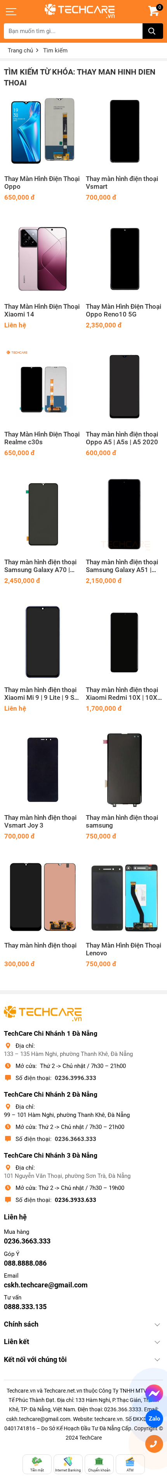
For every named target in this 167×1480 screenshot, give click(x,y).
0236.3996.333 (75, 1078)
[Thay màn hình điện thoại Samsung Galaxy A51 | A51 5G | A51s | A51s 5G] (124, 514)
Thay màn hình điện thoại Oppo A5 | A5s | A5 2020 (122, 438)
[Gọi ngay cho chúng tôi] (154, 1443)
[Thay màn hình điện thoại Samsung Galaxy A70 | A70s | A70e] (42, 514)
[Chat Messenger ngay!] (154, 1393)
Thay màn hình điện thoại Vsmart (122, 182)
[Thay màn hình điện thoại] (42, 897)
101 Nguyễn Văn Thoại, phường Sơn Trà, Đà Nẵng (67, 1175)
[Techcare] (80, 11)
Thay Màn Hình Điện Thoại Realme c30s (42, 438)
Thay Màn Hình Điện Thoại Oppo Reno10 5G (123, 310)
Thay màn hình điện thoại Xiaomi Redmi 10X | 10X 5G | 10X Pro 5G (122, 694)
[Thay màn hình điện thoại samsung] (124, 769)
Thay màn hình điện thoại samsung (122, 821)
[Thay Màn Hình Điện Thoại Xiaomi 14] (42, 258)
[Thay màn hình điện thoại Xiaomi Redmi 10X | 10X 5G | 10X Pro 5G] (124, 641)
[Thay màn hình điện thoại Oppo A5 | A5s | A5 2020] (124, 386)
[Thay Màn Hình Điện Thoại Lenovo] (124, 897)
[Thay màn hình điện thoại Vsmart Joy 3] (42, 769)
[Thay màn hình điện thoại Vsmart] (124, 130)
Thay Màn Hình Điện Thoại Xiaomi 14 (42, 310)
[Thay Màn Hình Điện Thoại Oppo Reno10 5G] (124, 258)
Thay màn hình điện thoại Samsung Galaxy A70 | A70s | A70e (40, 566)
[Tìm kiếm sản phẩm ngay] (153, 31)
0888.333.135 (25, 1307)
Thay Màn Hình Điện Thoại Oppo (42, 182)
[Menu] (11, 11)
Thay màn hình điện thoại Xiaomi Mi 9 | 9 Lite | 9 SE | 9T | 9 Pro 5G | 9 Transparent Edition (42, 694)
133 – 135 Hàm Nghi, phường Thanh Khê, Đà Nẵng (68, 1053)
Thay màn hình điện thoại (40, 945)
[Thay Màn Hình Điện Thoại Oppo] (42, 130)
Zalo (154, 1418)
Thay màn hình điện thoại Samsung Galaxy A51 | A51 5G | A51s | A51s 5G (122, 566)
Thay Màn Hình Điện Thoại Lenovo (123, 949)
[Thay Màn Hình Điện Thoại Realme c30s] (42, 386)
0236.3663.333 (75, 1139)
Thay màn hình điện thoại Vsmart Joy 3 (40, 821)
